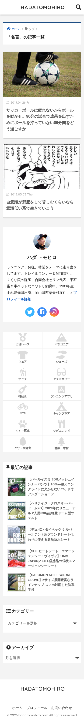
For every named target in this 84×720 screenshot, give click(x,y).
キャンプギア (61, 413)
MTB (23, 413)
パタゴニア (62, 344)
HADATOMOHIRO (43, 7)
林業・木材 (62, 448)
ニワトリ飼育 (22, 448)
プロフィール (36, 708)
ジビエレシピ (61, 430)
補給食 (22, 396)
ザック (22, 379)
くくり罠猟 (23, 430)
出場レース (23, 344)
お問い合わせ (61, 708)
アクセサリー (61, 379)
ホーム (17, 708)
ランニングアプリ (61, 396)
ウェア (22, 361)
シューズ (61, 361)
